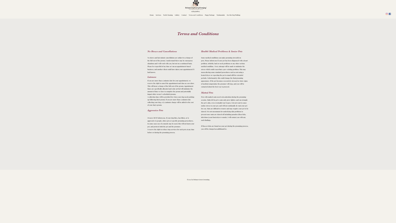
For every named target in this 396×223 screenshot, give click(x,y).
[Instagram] (387, 14)
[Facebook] (390, 14)
